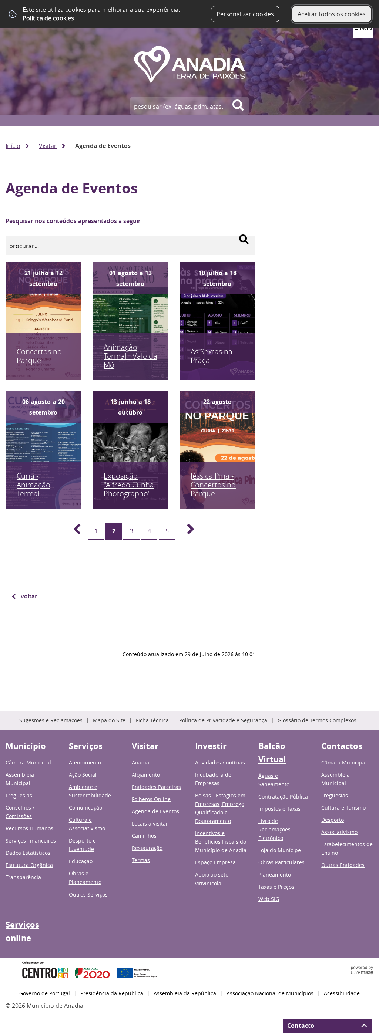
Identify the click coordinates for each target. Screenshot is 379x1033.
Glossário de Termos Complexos (317, 720)
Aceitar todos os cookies (332, 14)
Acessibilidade (342, 993)
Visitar (48, 146)
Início (13, 146)
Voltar (29, 596)
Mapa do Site (109, 720)
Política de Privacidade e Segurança (223, 720)
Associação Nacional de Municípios (270, 993)
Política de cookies (48, 18)
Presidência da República (111, 993)
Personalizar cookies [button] (245, 14)
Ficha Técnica (152, 720)
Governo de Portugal (44, 993)
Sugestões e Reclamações (51, 720)
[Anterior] (72, 531)
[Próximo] (186, 531)
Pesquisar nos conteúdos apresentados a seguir (73, 221)
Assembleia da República (185, 993)
